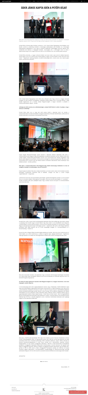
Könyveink (48, 1)
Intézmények (22, 1)
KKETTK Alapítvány (6, 1)
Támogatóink (54, 1)
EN (84, 1)
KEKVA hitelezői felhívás (77, 392)
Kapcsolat (67, 1)
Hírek (34, 1)
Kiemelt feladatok (40, 1)
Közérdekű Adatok (74, 1)
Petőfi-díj (45, 361)
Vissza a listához (64, 366)
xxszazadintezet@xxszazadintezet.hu (70, 388)
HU (81, 1)
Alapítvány (29, 1)
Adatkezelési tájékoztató (16, 390)
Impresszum (14, 387)
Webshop (61, 1)
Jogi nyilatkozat (14, 389)
